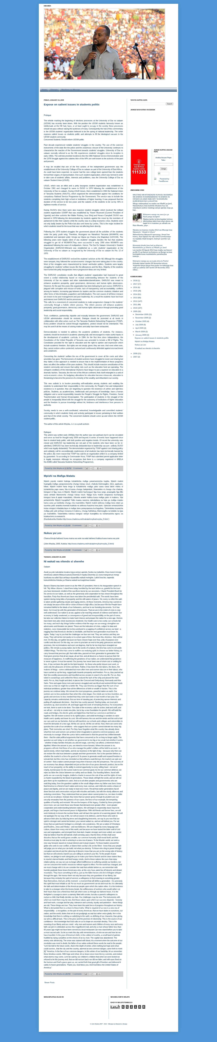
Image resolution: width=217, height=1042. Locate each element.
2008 (135, 353)
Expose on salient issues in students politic (72, 104)
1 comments (77, 974)
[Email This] (91, 468)
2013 (135, 298)
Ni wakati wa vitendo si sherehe (64, 561)
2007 (135, 357)
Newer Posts (49, 982)
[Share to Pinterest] (100, 468)
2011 (135, 305)
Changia (54, 90)
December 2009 (142, 314)
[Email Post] (86, 468)
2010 (135, 308)
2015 (135, 291)
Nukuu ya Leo (52, 533)
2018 (135, 281)
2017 (135, 284)
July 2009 (139, 325)
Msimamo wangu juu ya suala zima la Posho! (151, 261)
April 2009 (139, 328)
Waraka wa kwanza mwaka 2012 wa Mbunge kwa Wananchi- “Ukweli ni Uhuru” (152, 231)
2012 (135, 301)
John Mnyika (58, 468)
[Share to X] (95, 468)
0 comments (78, 468)
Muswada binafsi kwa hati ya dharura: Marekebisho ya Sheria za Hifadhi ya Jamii (150, 246)
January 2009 (141, 335)
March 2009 (140, 332)
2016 (135, 287)
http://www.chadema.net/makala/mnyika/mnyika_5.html (85, 519)
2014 (135, 294)
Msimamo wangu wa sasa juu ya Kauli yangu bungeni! (156, 215)
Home (44, 90)
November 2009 (142, 318)
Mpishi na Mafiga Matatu (59, 475)
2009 (135, 311)
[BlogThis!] (93, 468)
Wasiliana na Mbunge (70, 90)
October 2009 (141, 321)
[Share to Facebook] (98, 468)
